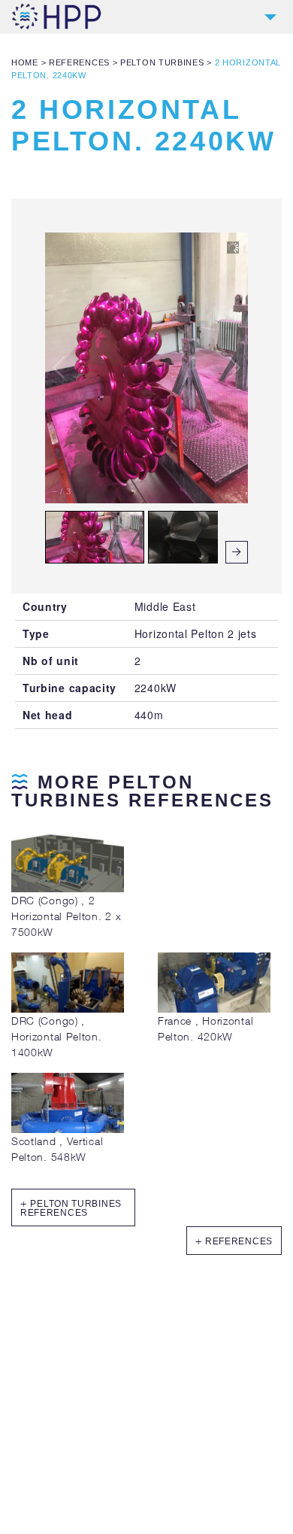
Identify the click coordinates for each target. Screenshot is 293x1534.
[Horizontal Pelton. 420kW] (214, 1008)
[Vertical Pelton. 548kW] (67, 1128)
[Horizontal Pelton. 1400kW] (67, 1008)
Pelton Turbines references (71, 1208)
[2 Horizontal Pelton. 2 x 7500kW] (67, 888)
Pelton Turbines (162, 62)
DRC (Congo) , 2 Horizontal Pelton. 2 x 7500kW (66, 916)
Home (24, 62)
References (79, 62)
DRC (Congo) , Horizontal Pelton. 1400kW (56, 1036)
